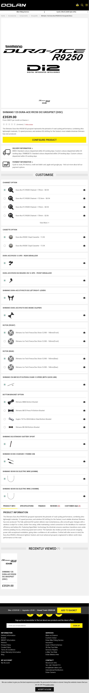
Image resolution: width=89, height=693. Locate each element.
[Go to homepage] (17, 5)
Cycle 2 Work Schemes (54, 645)
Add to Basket (69, 610)
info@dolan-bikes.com (54, 668)
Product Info (9, 506)
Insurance (49, 643)
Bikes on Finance (52, 635)
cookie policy (49, 685)
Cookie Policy (6, 647)
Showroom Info (51, 663)
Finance (41, 506)
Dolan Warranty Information (11, 652)
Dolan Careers (51, 672)
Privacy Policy (6, 645)
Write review (29, 124)
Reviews (55, 506)
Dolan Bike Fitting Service (54, 640)
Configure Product (44, 140)
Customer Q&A (73, 506)
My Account (5, 663)
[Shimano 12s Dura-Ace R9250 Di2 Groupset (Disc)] (9, 561)
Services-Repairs (52, 650)
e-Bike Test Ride (51, 652)
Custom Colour (51, 638)
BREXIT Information (8, 640)
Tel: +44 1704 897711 (53, 665)
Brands (3, 638)
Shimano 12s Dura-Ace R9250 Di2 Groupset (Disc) (9, 575)
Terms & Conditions (8, 650)
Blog (2, 655)
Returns (4, 643)
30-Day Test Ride (52, 647)
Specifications (27, 506)
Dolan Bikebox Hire (52, 655)
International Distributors (54, 670)
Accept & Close (44, 689)
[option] (22, 12)
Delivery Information (8, 635)
